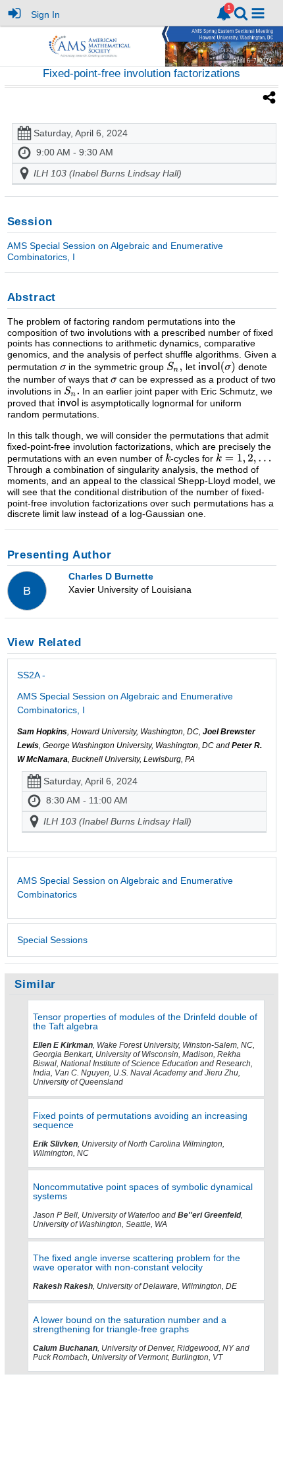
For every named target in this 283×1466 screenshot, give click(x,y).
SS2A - (125, 692)
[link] (224, 13)
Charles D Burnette (110, 576)
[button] (258, 13)
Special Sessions (52, 940)
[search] (241, 12)
